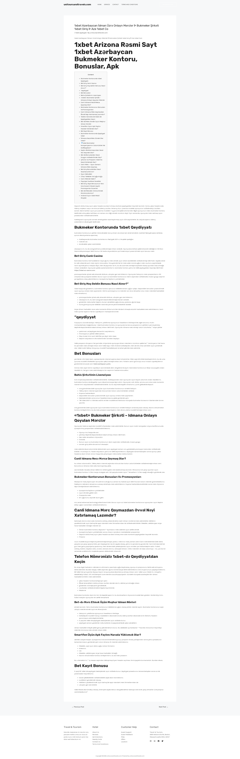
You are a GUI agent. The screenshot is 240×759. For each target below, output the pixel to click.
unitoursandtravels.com (77, 4)
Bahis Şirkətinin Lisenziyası (91, 95)
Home (99, 4)
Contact (115, 4)
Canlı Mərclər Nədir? (88, 179)
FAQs (123, 737)
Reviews (95, 734)
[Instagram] (151, 741)
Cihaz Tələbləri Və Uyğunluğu (91, 176)
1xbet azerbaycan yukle (101, 364)
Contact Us (96, 742)
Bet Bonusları (86, 93)
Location (124, 742)
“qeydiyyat (84, 90)
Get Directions (97, 737)
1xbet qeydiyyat (80, 33)
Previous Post (78, 707)
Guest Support (126, 732)
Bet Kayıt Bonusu (87, 131)
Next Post (163, 707)
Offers (123, 739)
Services (107, 4)
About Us (95, 732)
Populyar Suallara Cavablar (91, 181)
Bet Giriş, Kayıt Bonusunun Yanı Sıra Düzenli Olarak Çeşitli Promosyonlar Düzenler (92, 186)
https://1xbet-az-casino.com (84, 270)
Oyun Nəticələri (86, 174)
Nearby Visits (97, 739)
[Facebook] (158, 741)
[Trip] (154, 741)
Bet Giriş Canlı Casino (88, 83)
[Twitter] (162, 741)
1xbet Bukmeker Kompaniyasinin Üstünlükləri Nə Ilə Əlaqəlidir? (93, 145)
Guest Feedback (127, 734)
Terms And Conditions (129, 4)
